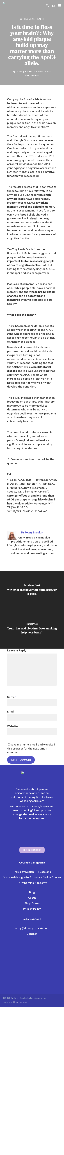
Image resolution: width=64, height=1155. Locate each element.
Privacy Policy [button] (32, 908)
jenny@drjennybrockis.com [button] (32, 928)
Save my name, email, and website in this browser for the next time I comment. (31, 748)
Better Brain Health (32, 18)
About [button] (32, 897)
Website (12, 726)
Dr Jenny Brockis (24, 71)
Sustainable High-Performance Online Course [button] (32, 877)
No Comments (32, 75)
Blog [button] (32, 892)
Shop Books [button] (32, 903)
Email (11, 711)
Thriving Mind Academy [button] (32, 883)
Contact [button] (32, 933)
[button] (59, 5)
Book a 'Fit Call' (21, 1140)
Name (11, 697)
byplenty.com (22, 1002)
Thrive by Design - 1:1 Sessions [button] (32, 872)
